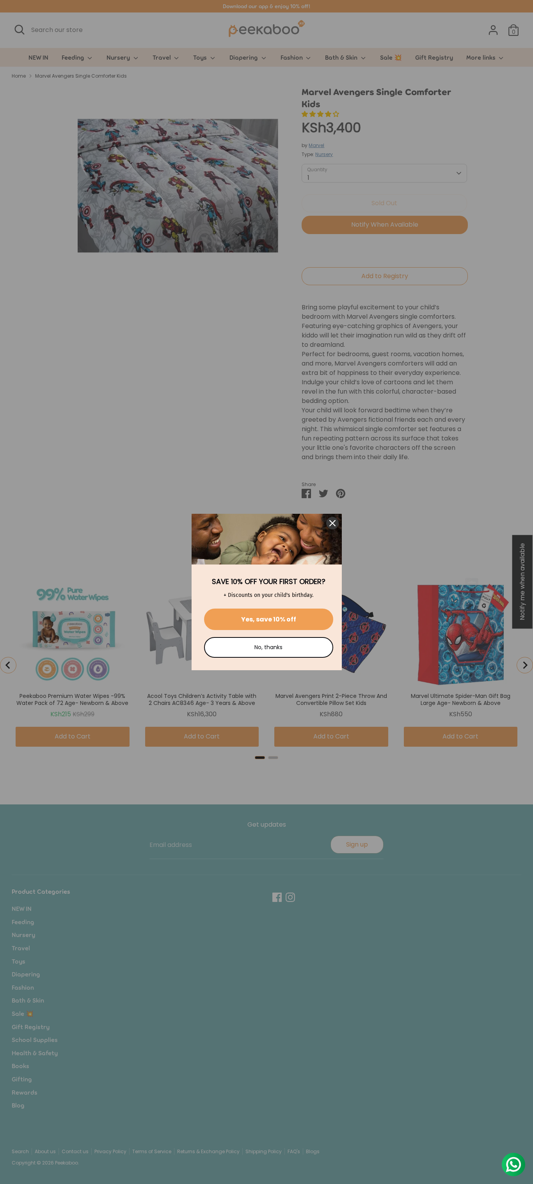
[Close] (332, 523)
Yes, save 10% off (268, 619)
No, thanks (268, 647)
